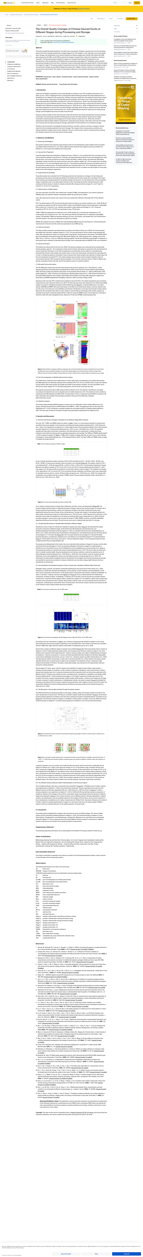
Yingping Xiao (81, 36)
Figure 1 (79, 285)
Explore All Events (84, 9)
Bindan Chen (59, 36)
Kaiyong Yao (39, 36)
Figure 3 (73, 574)
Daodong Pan (51, 36)
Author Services (72, 2)
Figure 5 (95, 695)
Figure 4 (38, 699)
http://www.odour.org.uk (43, 398)
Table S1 (95, 259)
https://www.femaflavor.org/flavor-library (63, 396)
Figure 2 (83, 463)
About (38, 2)
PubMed (90, 949)
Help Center (45, 2)
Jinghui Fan (66, 36)
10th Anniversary (60, 2)
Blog (52, 2)
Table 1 (71, 423)
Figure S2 (88, 291)
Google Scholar (75, 949)
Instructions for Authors (27, 2)
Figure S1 (39, 291)
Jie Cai (45, 36)
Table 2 (65, 574)
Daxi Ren (72, 36)
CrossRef (84, 949)
